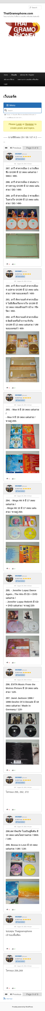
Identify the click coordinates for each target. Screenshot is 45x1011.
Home (6, 75)
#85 (15, 585)
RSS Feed (9, 998)
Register (29, 124)
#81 (15, 163)
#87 (15, 787)
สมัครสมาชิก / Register (27, 75)
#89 (15, 926)
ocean (18, 153)
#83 (15, 405)
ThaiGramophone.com (18, 13)
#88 (15, 826)
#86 (15, 679)
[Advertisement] (22, 54)
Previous (16, 148)
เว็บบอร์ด (14, 75)
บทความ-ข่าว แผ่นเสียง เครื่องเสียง (28, 79)
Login (6, 84)
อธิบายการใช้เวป (9, 79)
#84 (15, 496)
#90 (15, 966)
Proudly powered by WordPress (22, 1007)
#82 (15, 281)
